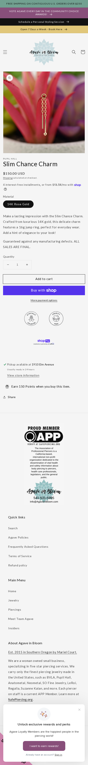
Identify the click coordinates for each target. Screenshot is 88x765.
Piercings (14, 609)
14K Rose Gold (18, 204)
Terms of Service (20, 556)
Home (12, 591)
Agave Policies (18, 537)
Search (13, 528)
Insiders (14, 628)
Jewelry (13, 600)
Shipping (8, 177)
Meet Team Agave (21, 618)
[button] (5, 52)
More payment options (44, 300)
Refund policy (17, 565)
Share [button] (12, 397)
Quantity (8, 256)
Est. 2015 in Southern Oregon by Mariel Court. (42, 652)
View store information (23, 375)
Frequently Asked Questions (28, 546)
